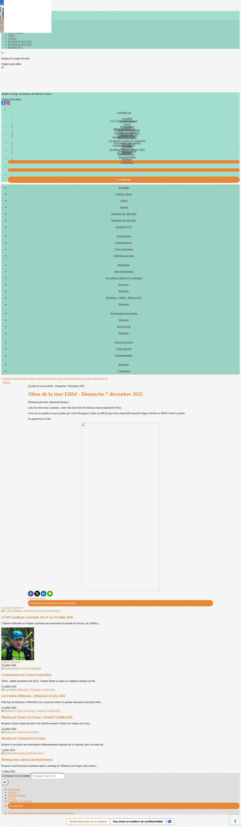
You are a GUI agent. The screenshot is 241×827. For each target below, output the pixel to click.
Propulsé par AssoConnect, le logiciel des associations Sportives (41, 813)
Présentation (127, 126)
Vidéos (11, 35)
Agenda (12, 38)
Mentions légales (16, 795)
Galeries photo (124, 194)
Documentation (127, 157)
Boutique (127, 159)
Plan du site (14, 789)
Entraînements (124, 242)
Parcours (124, 284)
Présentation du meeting (127, 143)
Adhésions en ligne (123, 255)
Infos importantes (124, 271)
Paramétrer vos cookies (20, 801)
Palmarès (124, 304)
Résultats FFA (15, 47)
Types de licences (127, 132)
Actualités (127, 118)
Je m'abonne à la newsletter (15, 775)
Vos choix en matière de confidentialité (138, 821)
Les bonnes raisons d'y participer (127, 140)
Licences (12, 792)
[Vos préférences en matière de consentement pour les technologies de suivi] (235, 821)
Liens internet (123, 348)
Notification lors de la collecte (88, 821)
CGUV (12, 798)
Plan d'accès (127, 149)
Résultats (124, 291)
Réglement (127, 135)
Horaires (124, 320)
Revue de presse (127, 151)
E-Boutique (127, 162)
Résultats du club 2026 (19, 41)
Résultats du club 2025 (19, 44)
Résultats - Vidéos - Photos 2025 (123, 297)
